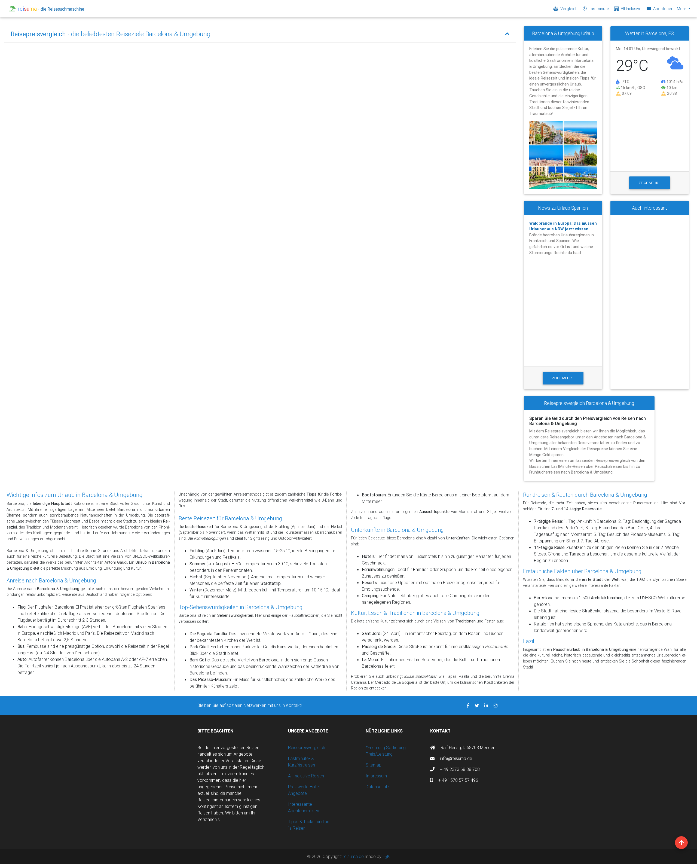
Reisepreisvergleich (306, 747)
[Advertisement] (649, 302)
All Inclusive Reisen (306, 775)
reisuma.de (354, 856)
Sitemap (373, 765)
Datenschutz (377, 786)
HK (386, 856)
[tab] (260, 34)
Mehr (682, 8)
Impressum (376, 775)
